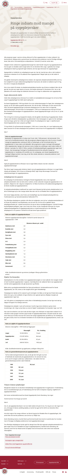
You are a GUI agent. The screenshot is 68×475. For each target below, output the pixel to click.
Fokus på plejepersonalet (12, 437)
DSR (12, 7)
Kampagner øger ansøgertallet (14, 440)
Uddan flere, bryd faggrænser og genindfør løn (18, 444)
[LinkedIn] (66, 472)
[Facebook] (63, 472)
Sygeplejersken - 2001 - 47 (53, 7)
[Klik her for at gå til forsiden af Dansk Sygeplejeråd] (22, 2)
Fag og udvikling (18, 7)
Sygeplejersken (27, 7)
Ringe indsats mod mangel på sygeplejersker (21, 9)
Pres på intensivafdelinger (13, 447)
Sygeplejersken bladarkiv (39, 7)
